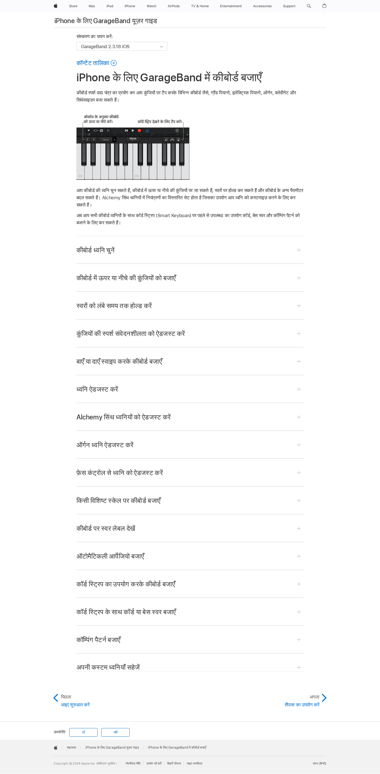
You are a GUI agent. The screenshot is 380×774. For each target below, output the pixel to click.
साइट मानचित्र (195, 763)
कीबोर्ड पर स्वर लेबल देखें (106, 528)
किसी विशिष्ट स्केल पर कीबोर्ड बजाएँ (119, 501)
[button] (309, 6)
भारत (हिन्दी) (319, 763)
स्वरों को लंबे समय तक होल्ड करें (114, 306)
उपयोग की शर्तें (153, 763)
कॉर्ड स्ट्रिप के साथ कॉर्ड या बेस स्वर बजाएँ (126, 612)
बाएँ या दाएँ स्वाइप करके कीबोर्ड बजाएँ (119, 361)
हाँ (83, 732)
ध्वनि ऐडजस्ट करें (97, 389)
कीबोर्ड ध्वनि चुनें (96, 250)
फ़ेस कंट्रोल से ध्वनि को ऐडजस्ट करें (120, 473)
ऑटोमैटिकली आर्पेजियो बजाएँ (110, 556)
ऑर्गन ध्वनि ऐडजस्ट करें (105, 445)
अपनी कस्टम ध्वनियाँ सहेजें (108, 667)
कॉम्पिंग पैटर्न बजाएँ (98, 640)
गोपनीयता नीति (132, 763)
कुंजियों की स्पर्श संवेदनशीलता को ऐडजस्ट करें (131, 334)
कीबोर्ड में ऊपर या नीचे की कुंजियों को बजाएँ (126, 278)
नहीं (115, 732)
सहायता (71, 748)
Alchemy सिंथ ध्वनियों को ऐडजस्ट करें (124, 417)
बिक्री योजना (174, 763)
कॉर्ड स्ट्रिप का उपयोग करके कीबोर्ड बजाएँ (126, 584)
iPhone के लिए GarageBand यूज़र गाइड (106, 21)
